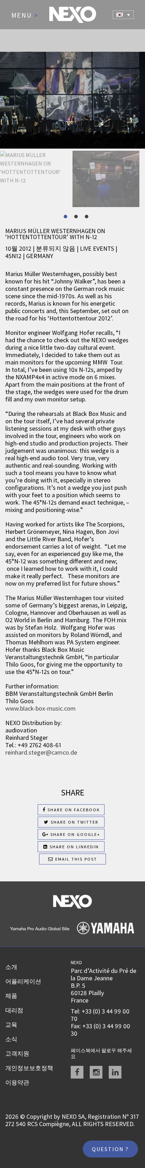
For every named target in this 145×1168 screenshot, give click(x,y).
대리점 (14, 1010)
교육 (11, 1025)
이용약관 (17, 1082)
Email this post (75, 859)
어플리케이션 (23, 981)
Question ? (110, 1149)
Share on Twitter (74, 822)
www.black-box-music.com (40, 708)
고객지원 (17, 1053)
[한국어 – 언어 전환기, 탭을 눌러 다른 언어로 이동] (123, 15)
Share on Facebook (73, 809)
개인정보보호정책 (29, 1068)
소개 (11, 967)
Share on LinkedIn (73, 846)
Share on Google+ (74, 834)
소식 (11, 1039)
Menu (24, 15)
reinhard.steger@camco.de (41, 752)
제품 (11, 996)
